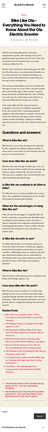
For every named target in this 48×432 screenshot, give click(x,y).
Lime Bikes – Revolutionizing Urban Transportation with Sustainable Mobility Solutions (23, 369)
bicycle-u (20, 40)
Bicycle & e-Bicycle (24, 5)
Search (5, 412)
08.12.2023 (33, 40)
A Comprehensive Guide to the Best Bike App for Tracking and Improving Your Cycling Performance (25, 360)
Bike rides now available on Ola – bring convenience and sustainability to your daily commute (24, 317)
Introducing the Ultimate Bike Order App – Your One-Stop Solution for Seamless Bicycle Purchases (25, 333)
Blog (24, 15)
